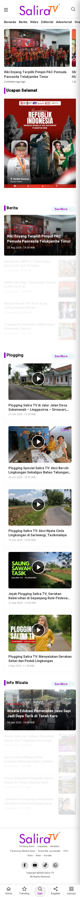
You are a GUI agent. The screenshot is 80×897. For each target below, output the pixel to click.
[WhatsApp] (55, 865)
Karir (30, 855)
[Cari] (73, 9)
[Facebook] (24, 865)
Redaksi (54, 846)
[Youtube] (35, 865)
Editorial (47, 22)
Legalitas (42, 846)
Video (34, 22)
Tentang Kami (26, 846)
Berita (23, 22)
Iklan (38, 855)
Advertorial (64, 22)
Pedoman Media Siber (22, 851)
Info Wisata (17, 683)
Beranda (10, 22)
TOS (65, 851)
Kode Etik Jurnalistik (49, 851)
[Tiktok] (45, 865)
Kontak (47, 855)
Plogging (15, 355)
